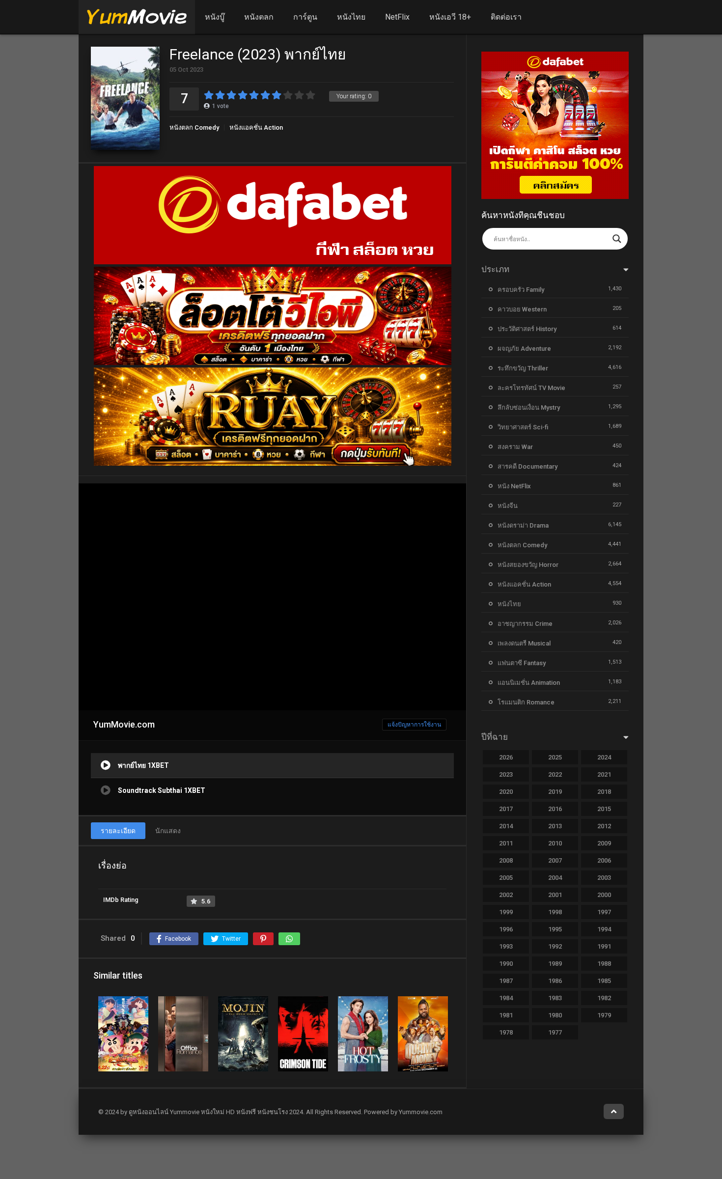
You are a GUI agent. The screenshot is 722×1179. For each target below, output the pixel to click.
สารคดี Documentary (527, 466)
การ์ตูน (305, 17)
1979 (604, 1015)
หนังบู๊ (214, 17)
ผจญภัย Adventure (524, 348)
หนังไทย (351, 17)
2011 (506, 843)
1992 (555, 946)
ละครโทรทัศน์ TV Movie (531, 388)
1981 (506, 1015)
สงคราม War (515, 446)
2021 (604, 774)
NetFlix (397, 17)
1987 (506, 980)
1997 (604, 912)
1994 (604, 929)
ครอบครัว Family (521, 289)
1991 (604, 946)
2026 (506, 757)
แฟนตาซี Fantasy (522, 663)
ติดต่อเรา (506, 17)
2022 (555, 774)
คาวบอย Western (522, 309)
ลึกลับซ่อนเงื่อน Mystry (529, 407)
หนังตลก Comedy (194, 127)
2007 (555, 860)
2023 (506, 774)
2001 (555, 894)
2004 (555, 877)
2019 (555, 791)
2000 (604, 894)
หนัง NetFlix (514, 486)
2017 (506, 809)
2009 (604, 843)
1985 (604, 980)
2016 (555, 809)
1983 (555, 998)
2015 (604, 809)
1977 (555, 1032)
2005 (506, 877)
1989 (555, 963)
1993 (506, 946)
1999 (506, 912)
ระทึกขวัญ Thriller (523, 368)
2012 (604, 826)
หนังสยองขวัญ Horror (528, 564)
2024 (604, 757)
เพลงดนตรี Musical (524, 643)
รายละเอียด (118, 831)
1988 (604, 963)
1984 (506, 998)
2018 (604, 791)
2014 (506, 826)
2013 (555, 826)
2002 (506, 894)
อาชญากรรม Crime (525, 623)
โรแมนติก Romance (526, 702)
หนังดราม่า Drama (523, 525)
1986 (555, 980)
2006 (604, 860)
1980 (555, 1015)
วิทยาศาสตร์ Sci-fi (523, 427)
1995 (555, 929)
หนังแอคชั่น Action (256, 127)
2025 (555, 757)
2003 (604, 877)
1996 (506, 929)
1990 (506, 963)
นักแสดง (168, 831)
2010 (555, 843)
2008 (506, 860)
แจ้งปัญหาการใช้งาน (414, 724)
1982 (604, 998)
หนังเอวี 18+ (450, 17)
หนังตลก (259, 17)
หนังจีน (508, 505)
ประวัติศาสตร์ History (527, 329)
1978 (506, 1032)
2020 (506, 791)
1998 (555, 912)
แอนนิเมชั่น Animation (529, 682)
